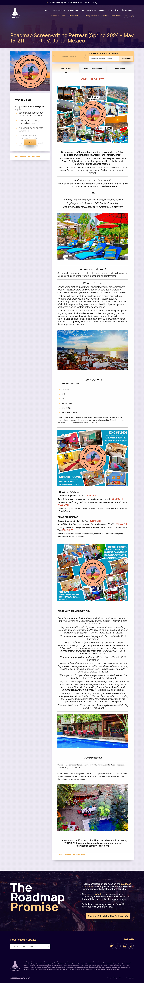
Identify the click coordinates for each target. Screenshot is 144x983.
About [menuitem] (47, 10)
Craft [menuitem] (63, 16)
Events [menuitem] (104, 16)
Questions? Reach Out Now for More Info (108, 916)
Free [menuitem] (118, 10)
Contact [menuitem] (102, 10)
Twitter (111, 946)
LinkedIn (124, 946)
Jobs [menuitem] (110, 10)
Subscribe (48, 946)
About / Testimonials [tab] (93, 68)
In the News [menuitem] (91, 10)
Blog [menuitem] (82, 10)
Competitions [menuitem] (91, 16)
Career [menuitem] (54, 16)
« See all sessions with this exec (26, 157)
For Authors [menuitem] (116, 16)
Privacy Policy (112, 978)
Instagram (131, 946)
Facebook (118, 946)
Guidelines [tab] (120, 68)
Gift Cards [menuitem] (128, 10)
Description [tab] (66, 68)
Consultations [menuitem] (75, 16)
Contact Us (129, 978)
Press (121, 978)
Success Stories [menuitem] (59, 10)
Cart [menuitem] (131, 16)
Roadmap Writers (15, 13)
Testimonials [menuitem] (73, 10)
